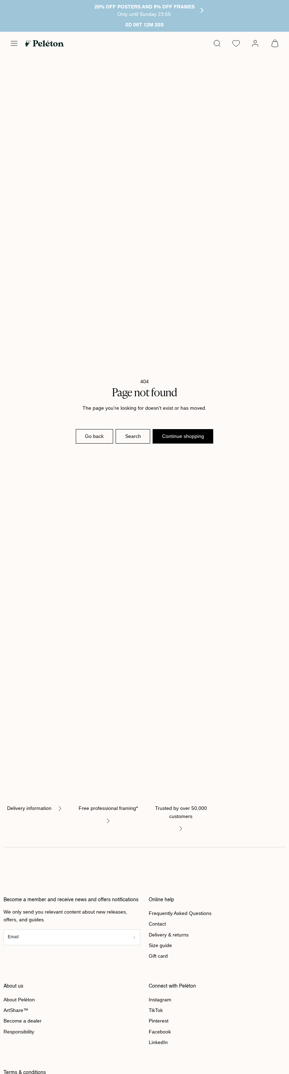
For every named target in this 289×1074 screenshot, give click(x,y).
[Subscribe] (134, 937)
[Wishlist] (236, 43)
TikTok (156, 1010)
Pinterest (158, 1021)
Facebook (160, 1032)
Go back (94, 436)
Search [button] (133, 436)
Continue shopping (183, 436)
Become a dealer (23, 1021)
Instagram (160, 999)
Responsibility (19, 1032)
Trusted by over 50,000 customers (181, 812)
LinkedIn (158, 1042)
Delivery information (29, 808)
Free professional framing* (108, 808)
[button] (14, 43)
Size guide (160, 945)
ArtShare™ (16, 1010)
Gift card (158, 956)
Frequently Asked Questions (180, 913)
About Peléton (19, 999)
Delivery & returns (169, 935)
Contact (157, 924)
